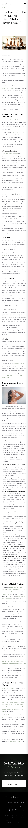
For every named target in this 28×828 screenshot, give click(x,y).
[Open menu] (24, 3)
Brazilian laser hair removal (8, 88)
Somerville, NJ (14, 817)
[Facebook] (12, 810)
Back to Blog (6, 748)
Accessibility (18, 806)
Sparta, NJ (21, 817)
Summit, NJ (14, 819)
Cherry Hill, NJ (7, 815)
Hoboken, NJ (14, 815)
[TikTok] (15, 810)
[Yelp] (18, 810)
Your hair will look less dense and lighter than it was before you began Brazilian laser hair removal (14, 663)
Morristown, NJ (7, 817)
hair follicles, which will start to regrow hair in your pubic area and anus (14, 659)
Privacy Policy (10, 806)
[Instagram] (9, 810)
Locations (16, 802)
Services (10, 802)
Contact (22, 802)
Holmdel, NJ (21, 815)
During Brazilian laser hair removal (10, 153)
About (5, 802)
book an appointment (15, 741)
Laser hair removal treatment (9, 120)
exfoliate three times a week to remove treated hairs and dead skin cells (13, 375)
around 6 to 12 (19, 629)
